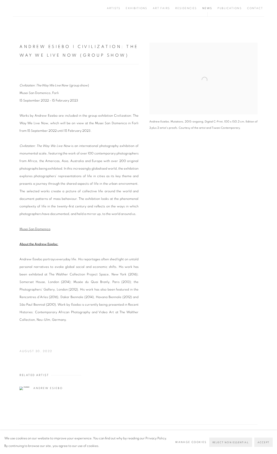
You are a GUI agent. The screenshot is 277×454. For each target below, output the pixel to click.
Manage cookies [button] (191, 442)
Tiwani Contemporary (39, 8)
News (207, 8)
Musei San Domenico (34, 229)
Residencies (186, 8)
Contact (255, 8)
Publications (229, 8)
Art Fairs (161, 8)
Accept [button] (263, 442)
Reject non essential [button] (231, 442)
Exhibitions (136, 8)
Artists (114, 8)
